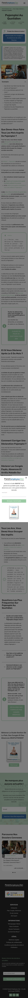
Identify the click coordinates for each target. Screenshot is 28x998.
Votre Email (4, 492)
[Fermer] (26, 477)
